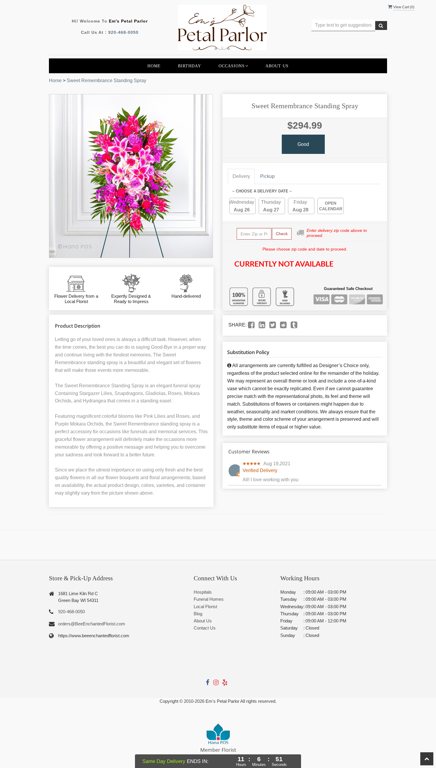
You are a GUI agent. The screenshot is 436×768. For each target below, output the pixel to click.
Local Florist (205, 606)
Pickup (267, 176)
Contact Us (205, 627)
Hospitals (203, 592)
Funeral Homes (209, 599)
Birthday (189, 65)
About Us (277, 65)
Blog (198, 613)
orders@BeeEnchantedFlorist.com (91, 623)
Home (154, 65)
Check (282, 233)
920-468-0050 (123, 32)
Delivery (241, 176)
